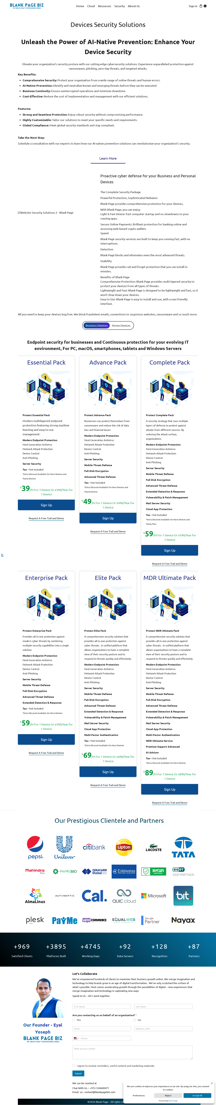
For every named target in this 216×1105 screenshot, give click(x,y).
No (139, 1019)
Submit (78, 1073)
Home (80, 6)
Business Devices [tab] (97, 325)
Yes (79, 1019)
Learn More (108, 158)
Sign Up (46, 505)
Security (119, 6)
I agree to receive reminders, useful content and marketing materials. (116, 1065)
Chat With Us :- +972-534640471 (90, 1088)
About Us (134, 6)
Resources (104, 6)
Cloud (91, 6)
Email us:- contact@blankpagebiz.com (93, 1091)
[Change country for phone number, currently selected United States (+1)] (76, 1038)
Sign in (193, 6)
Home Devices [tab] (121, 325)
